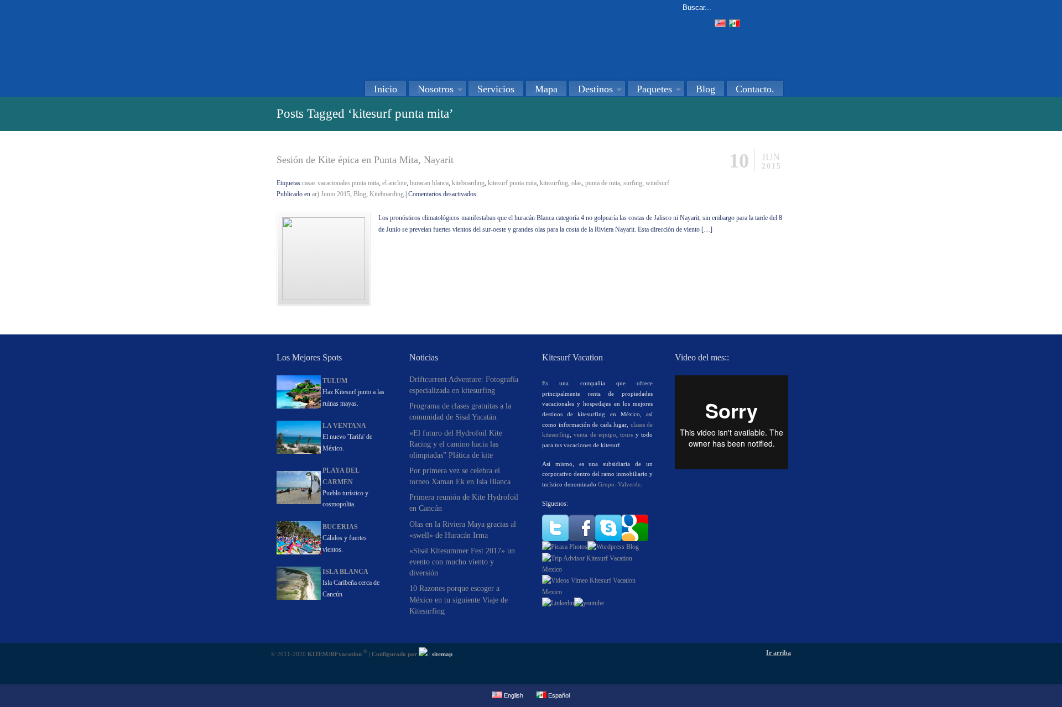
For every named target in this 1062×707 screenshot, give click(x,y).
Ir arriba (778, 653)
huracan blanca (429, 183)
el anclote (394, 183)
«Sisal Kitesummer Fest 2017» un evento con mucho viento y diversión (462, 561)
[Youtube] (589, 603)
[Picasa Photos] (564, 547)
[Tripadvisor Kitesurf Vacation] (597, 569)
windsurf (657, 183)
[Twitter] (555, 539)
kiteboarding (468, 183)
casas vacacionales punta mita (340, 183)
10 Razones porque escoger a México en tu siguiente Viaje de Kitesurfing (458, 599)
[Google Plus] (635, 539)
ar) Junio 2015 (331, 194)
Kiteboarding (386, 194)
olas (576, 183)
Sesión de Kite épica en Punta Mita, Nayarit (365, 159)
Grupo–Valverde (619, 484)
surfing (632, 183)
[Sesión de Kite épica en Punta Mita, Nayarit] (323, 298)
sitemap (442, 654)
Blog (359, 194)
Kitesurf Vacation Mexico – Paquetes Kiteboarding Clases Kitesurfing (390, 36)
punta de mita (602, 183)
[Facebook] (582, 539)
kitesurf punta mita (512, 183)
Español (558, 695)
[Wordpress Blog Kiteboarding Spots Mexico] (613, 547)
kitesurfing (554, 183)
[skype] (608, 539)
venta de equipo (595, 434)
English (512, 695)
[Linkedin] (558, 603)
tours (626, 434)
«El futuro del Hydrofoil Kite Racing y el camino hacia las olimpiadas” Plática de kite (455, 443)
